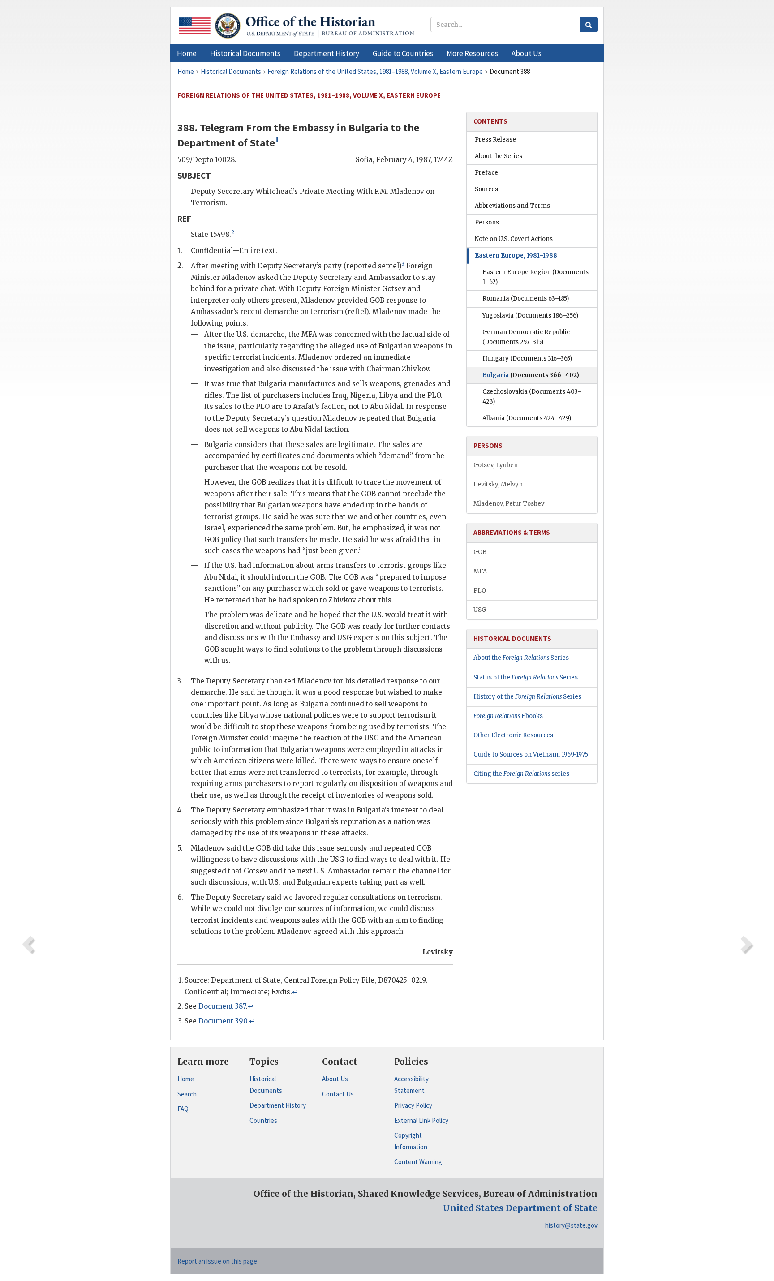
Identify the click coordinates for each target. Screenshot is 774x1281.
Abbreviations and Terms (512, 206)
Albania (526, 418)
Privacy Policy (413, 1105)
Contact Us (338, 1094)
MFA (480, 571)
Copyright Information (410, 1141)
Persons (487, 222)
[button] (245, 53)
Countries (263, 1120)
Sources (486, 189)
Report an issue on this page (217, 1261)
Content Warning (418, 1161)
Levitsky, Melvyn (498, 484)
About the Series (498, 156)
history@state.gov (571, 1225)
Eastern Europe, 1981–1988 (516, 255)
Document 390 (222, 1021)
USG (479, 610)
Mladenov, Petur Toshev (508, 503)
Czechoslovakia (532, 396)
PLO (479, 590)
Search (187, 1094)
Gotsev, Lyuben (495, 465)
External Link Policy (421, 1120)
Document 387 (222, 1006)
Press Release (495, 139)
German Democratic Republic (526, 337)
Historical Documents (265, 1085)
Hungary (527, 358)
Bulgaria (530, 375)
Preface (486, 172)
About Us (335, 1079)
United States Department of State (520, 1208)
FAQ (183, 1109)
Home (185, 1079)
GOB (479, 552)
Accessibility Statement (411, 1085)
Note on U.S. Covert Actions (514, 239)
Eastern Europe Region (535, 277)
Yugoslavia (530, 315)
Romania (525, 298)
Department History (277, 1105)
